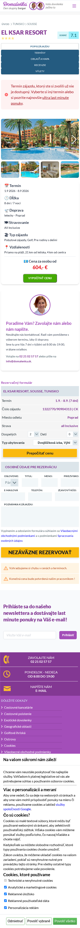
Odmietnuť (15, 921)
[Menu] (74, 5)
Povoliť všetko (65, 921)
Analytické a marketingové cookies (32, 887)
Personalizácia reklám (23, 908)
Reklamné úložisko (21, 894)
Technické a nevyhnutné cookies (30, 880)
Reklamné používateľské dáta (28, 901)
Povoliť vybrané (38, 921)
